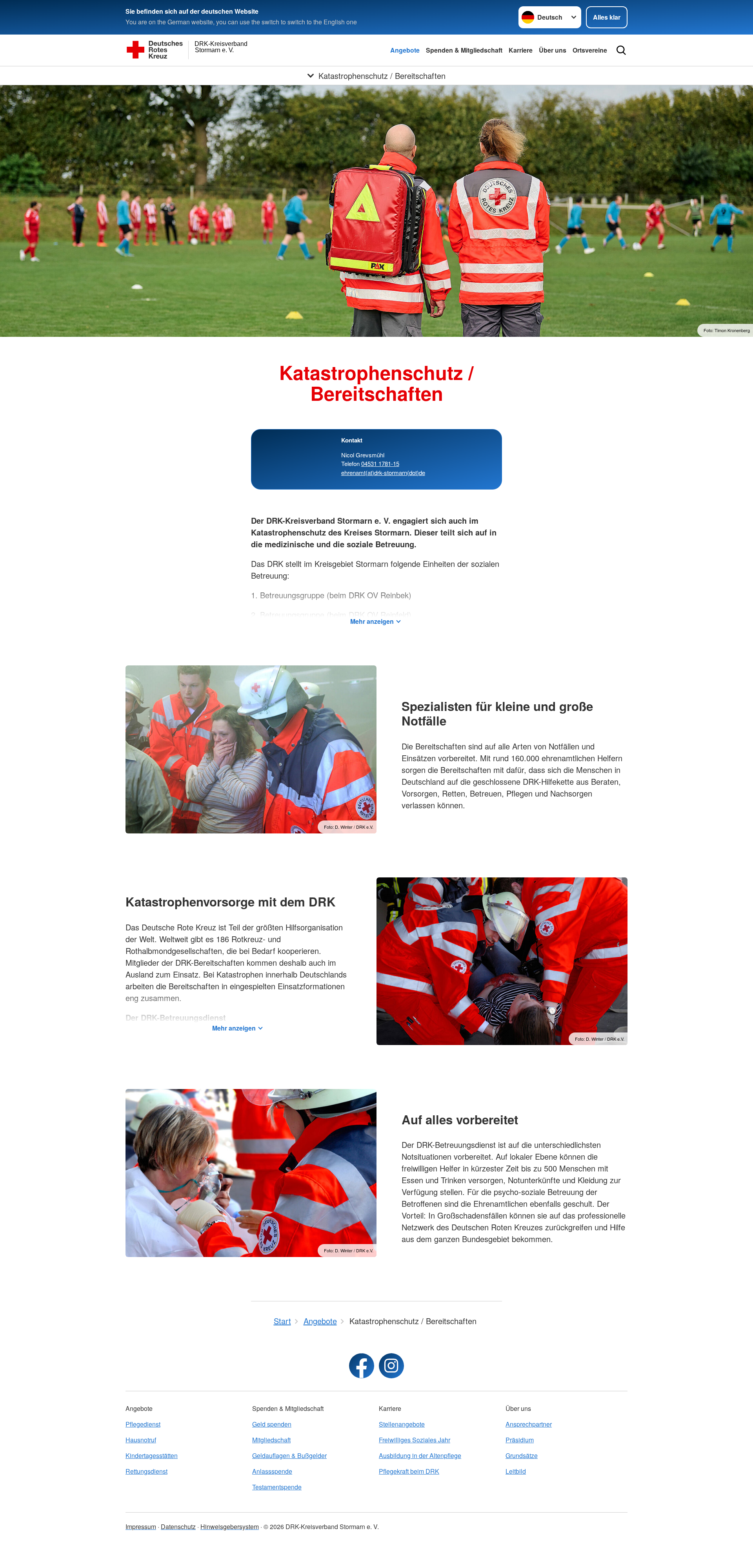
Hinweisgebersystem (229, 1526)
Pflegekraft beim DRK (409, 1471)
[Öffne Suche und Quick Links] (621, 50)
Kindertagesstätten (152, 1455)
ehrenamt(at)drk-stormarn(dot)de (383, 472)
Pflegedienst (143, 1424)
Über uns (552, 50)
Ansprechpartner (529, 1424)
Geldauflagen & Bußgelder (289, 1455)
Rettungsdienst (146, 1471)
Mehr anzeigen (372, 621)
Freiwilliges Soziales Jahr (414, 1439)
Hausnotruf (141, 1439)
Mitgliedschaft (271, 1439)
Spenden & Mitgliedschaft (464, 50)
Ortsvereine (590, 50)
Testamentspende (277, 1486)
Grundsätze (522, 1455)
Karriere (521, 50)
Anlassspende (272, 1471)
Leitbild (516, 1471)
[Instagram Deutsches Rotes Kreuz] (391, 1365)
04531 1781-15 (380, 463)
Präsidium (520, 1439)
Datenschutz (178, 1526)
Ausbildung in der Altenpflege (420, 1455)
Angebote (405, 50)
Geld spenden (271, 1424)
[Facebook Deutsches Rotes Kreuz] (361, 1365)
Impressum (141, 1526)
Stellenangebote (402, 1424)
